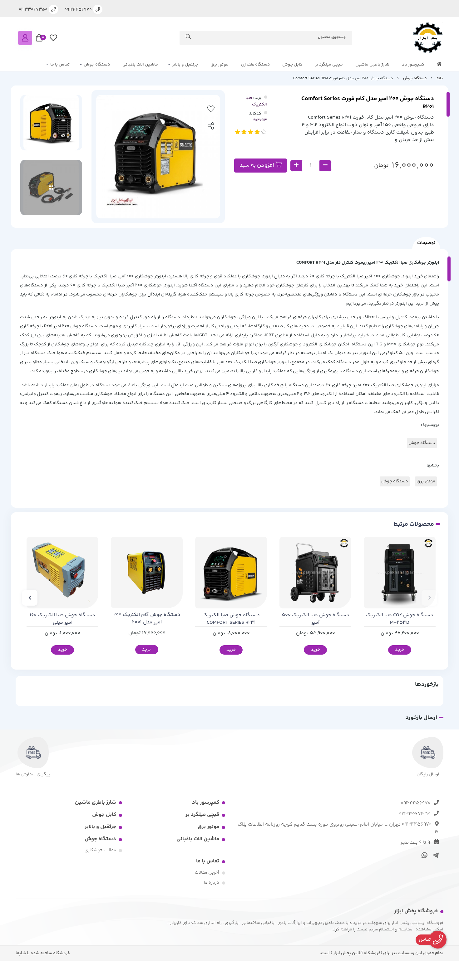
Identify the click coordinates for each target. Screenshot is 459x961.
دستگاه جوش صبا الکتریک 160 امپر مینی (62, 619)
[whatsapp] (423, 855)
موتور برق (219, 64)
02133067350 (415, 814)
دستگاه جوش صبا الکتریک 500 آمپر (315, 619)
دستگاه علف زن (255, 64)
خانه (440, 78)
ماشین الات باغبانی (140, 64)
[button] (429, 598)
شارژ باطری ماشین (372, 64)
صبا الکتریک (256, 101)
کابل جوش (292, 64)
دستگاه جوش (97, 64)
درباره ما (211, 882)
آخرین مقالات (207, 872)
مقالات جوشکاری (100, 850)
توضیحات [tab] (426, 242)
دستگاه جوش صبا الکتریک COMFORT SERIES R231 (231, 619)
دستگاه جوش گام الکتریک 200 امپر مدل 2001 (146, 618)
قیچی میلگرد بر (329, 64)
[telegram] (434, 855)
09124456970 (416, 803)
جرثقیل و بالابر (185, 64)
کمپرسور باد (413, 64)
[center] (188, 37)
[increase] (296, 166)
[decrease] (325, 166)
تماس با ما (60, 64)
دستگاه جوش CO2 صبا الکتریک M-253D (399, 619)
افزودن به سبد (257, 165)
